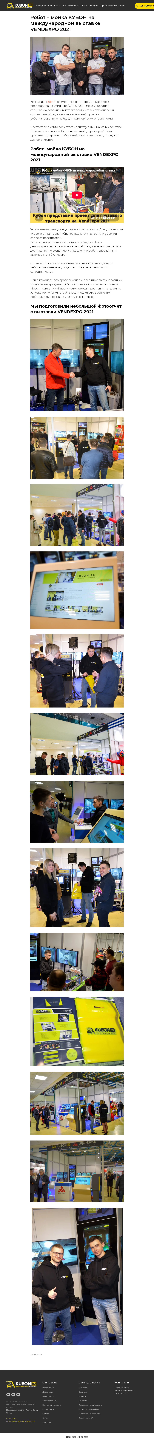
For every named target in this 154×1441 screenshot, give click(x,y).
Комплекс (83, 1400)
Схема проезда (121, 1393)
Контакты (46, 1422)
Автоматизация (49, 1400)
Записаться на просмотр (89, 1413)
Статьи (45, 1418)
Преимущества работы (89, 1409)
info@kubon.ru (127, 1390)
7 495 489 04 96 (122, 1387)
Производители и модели (90, 1405)
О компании (48, 1409)
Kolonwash (83, 1392)
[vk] (8, 1394)
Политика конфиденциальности (20, 1421)
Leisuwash (83, 1387)
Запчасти (82, 1396)
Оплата (45, 1413)
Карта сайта (11, 1418)
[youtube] (13, 1394)
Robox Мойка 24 (86, 1418)
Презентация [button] (48, 1387)
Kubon (50, 101)
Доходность (47, 1392)
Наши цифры (48, 1396)
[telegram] (18, 1394)
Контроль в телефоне (51, 1405)
